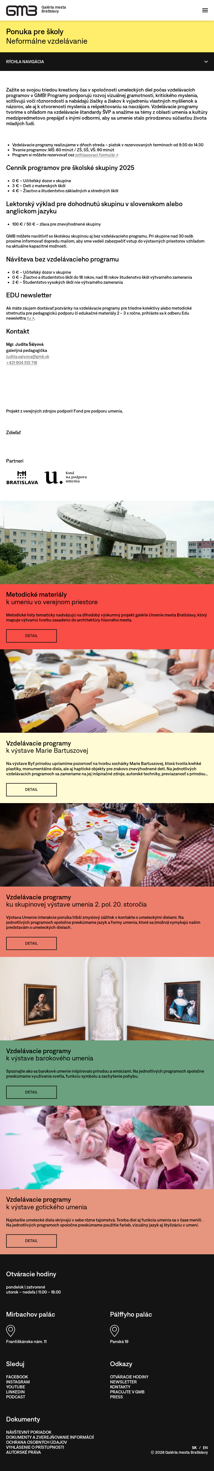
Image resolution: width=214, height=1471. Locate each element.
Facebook (17, 1376)
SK (194, 1447)
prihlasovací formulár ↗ (96, 154)
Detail (31, 635)
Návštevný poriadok (28, 1432)
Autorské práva (23, 1452)
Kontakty (120, 1386)
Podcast (15, 1397)
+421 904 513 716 (21, 362)
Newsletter (123, 1381)
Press (116, 1397)
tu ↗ (30, 318)
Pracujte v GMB (127, 1391)
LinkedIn (15, 1391)
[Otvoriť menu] (205, 10)
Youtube (15, 1386)
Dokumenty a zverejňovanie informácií (50, 1437)
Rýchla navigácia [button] (25, 61)
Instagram (18, 1381)
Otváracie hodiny (129, 1376)
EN (205, 1447)
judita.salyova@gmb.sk (27, 356)
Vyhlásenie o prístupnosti (35, 1447)
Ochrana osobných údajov (36, 1442)
